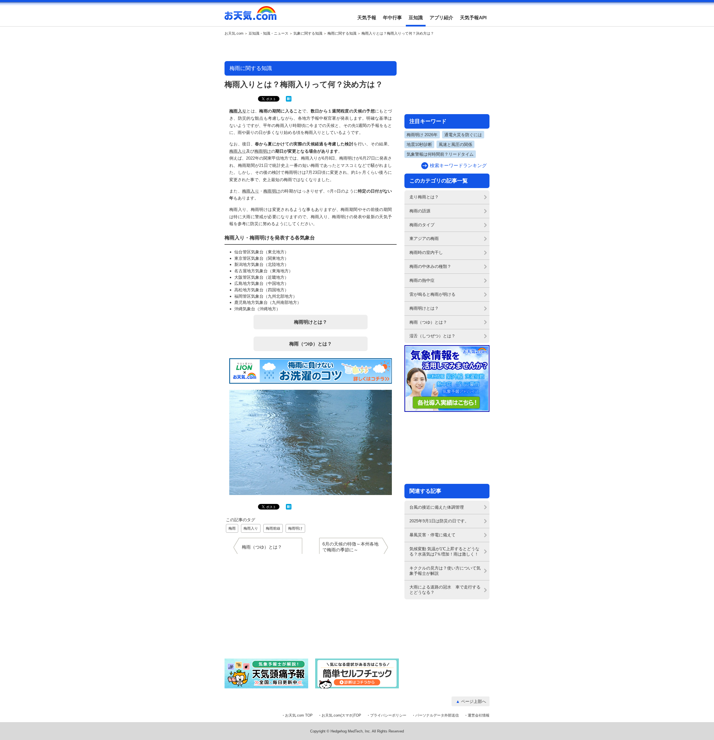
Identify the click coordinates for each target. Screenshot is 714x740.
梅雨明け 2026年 (422, 134)
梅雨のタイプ (422, 224)
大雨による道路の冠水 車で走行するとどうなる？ (445, 590)
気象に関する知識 (307, 33)
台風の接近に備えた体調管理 (436, 507)
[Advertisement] (310, 48)
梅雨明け (262, 151)
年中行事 (392, 17)
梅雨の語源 (419, 210)
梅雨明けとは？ (310, 322)
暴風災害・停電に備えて (432, 534)
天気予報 (366, 17)
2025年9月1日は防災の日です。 (439, 520)
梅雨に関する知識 (341, 33)
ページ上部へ (473, 701)
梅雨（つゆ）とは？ (310, 344)
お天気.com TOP (299, 715)
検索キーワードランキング (458, 165)
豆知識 (416, 17)
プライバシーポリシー (388, 715)
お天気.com (250, 16)
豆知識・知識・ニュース (268, 33)
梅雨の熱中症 (422, 280)
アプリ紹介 (441, 17)
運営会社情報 (478, 715)
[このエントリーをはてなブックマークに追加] (288, 100)
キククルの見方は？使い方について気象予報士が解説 (445, 571)
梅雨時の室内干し (426, 252)
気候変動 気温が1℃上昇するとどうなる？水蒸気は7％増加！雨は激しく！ (444, 551)
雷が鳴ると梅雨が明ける (432, 294)
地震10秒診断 (419, 144)
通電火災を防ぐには (463, 134)
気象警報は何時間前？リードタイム (440, 154)
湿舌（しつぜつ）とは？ (432, 335)
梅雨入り (237, 111)
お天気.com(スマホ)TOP (341, 715)
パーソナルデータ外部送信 (437, 715)
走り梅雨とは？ (424, 196)
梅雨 (232, 528)
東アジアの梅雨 (424, 238)
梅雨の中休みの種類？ (430, 266)
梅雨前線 (273, 528)
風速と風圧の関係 (455, 144)
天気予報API (473, 17)
